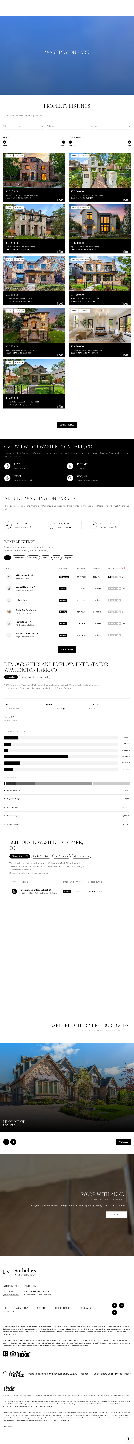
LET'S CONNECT (10, 1311)
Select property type (12, 126)
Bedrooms (94, 126)
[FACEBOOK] (114, 1305)
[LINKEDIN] (114, 1312)
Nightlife (69, 558)
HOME (6, 1308)
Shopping (34, 558)
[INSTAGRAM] (121, 1305)
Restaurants (20, 558)
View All (123, 1142)
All (8, 558)
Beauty (58, 558)
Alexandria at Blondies (26, 634)
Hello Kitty (20, 600)
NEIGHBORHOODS (62, 1308)
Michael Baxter (22, 622)
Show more (67, 649)
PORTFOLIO (41, 1308)
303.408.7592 (9, 1291)
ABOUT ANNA (22, 1308)
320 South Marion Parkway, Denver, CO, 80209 (39, 893)
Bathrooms (51, 126)
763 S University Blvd (25, 625)
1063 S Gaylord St (23, 613)
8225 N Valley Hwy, (24, 578)
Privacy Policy (123, 1373)
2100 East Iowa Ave (24, 590)
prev (6, 1142)
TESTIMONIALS (84, 1308)
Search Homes (67, 425)
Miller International (24, 575)
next (13, 1142)
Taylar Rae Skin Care (25, 610)
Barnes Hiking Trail (24, 587)
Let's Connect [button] (116, 1215)
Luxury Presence (79, 1373)
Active (46, 558)
